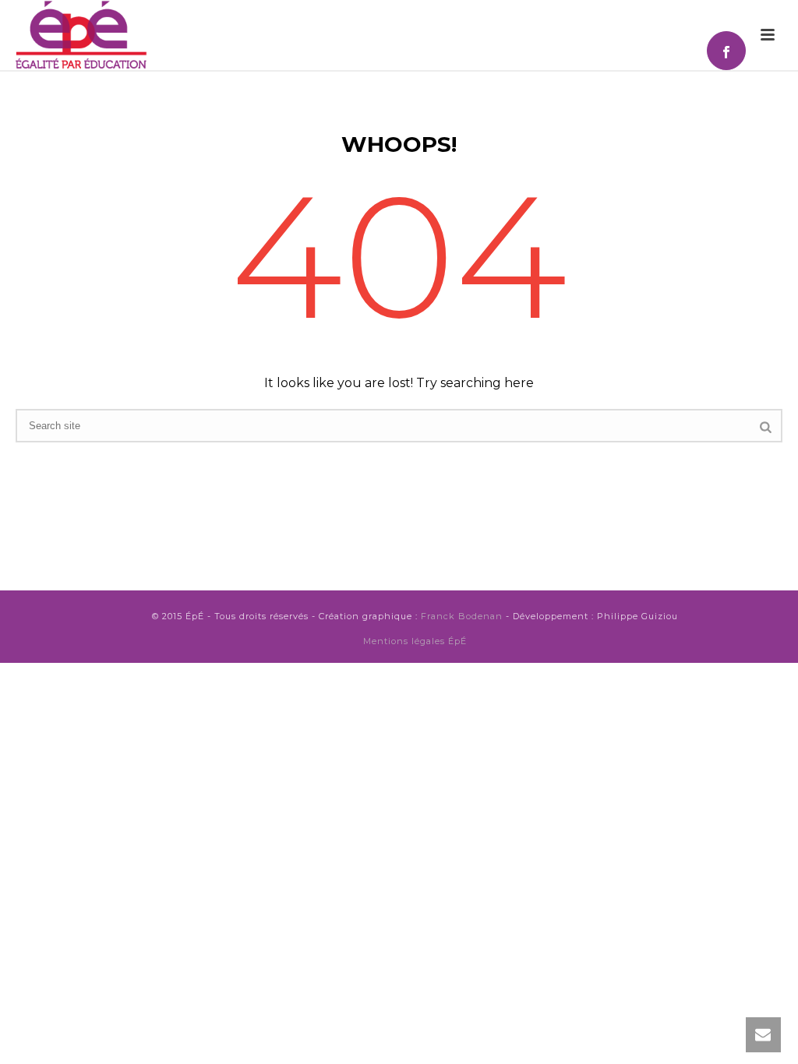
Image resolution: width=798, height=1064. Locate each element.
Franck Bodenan (462, 616)
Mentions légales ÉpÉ (415, 641)
